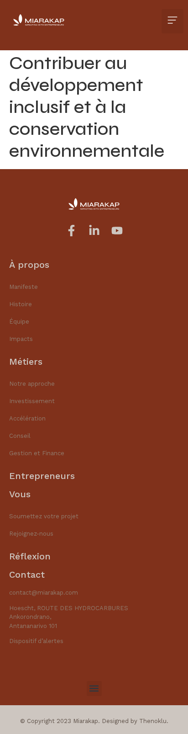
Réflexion (30, 556)
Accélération (27, 418)
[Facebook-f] (71, 230)
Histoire (20, 304)
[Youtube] (117, 230)
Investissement (32, 401)
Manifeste (23, 286)
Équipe (19, 321)
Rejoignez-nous (31, 533)
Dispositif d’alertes (36, 641)
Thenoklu (153, 721)
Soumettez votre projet (43, 516)
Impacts (21, 338)
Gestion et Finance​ (36, 453)
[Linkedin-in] (94, 230)
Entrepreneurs (42, 475)
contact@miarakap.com (43, 592)
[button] (172, 21)
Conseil (20, 435)
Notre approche (32, 383)
